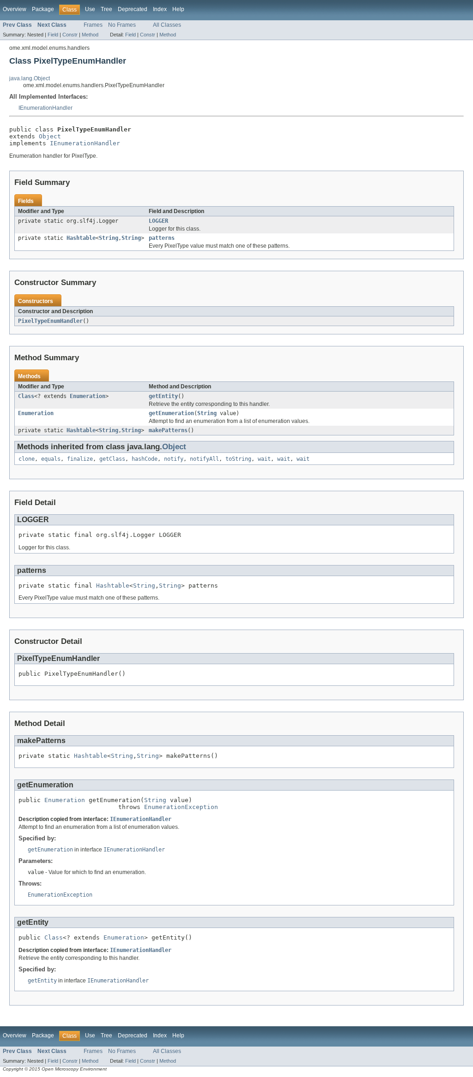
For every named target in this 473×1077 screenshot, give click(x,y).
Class (26, 396)
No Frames (122, 25)
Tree (106, 9)
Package (43, 9)
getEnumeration (171, 413)
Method (90, 34)
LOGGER (158, 221)
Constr (70, 34)
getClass (112, 459)
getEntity (163, 396)
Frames (93, 25)
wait (264, 459)
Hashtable (81, 238)
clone (26, 459)
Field (53, 34)
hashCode (145, 459)
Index (160, 9)
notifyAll (204, 459)
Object (50, 136)
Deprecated (132, 9)
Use (90, 9)
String (108, 238)
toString (238, 459)
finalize (80, 459)
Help (178, 9)
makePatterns (168, 430)
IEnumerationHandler (45, 108)
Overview (14, 9)
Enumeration (87, 396)
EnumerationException (181, 806)
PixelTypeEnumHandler (50, 321)
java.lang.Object (29, 78)
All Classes (167, 25)
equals (51, 459)
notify (173, 459)
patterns (162, 238)
